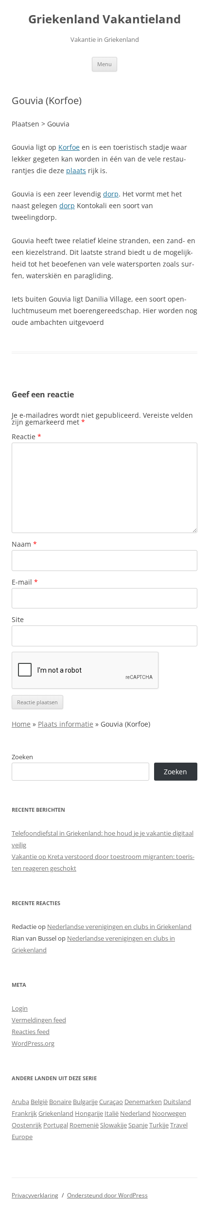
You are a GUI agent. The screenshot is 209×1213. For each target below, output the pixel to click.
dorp (111, 193)
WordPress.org (33, 1043)
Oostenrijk (27, 1125)
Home (21, 724)
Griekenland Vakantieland (104, 19)
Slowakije (113, 1125)
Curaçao (111, 1101)
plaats (76, 170)
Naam (24, 544)
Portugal (55, 1125)
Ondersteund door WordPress (107, 1195)
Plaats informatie (65, 724)
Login (20, 1008)
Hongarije (89, 1113)
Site (18, 619)
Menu (104, 64)
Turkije (159, 1125)
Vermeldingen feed (39, 1020)
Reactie (26, 436)
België (39, 1101)
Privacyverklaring (35, 1195)
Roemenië (84, 1125)
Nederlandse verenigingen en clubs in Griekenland (119, 926)
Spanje (138, 1125)
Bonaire (60, 1101)
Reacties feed (31, 1031)
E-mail (25, 582)
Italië (111, 1113)
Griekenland (55, 1113)
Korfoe (69, 147)
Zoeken (22, 756)
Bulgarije (85, 1101)
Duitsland (177, 1101)
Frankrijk (24, 1113)
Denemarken (143, 1101)
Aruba (20, 1101)
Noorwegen (169, 1113)
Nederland (135, 1113)
